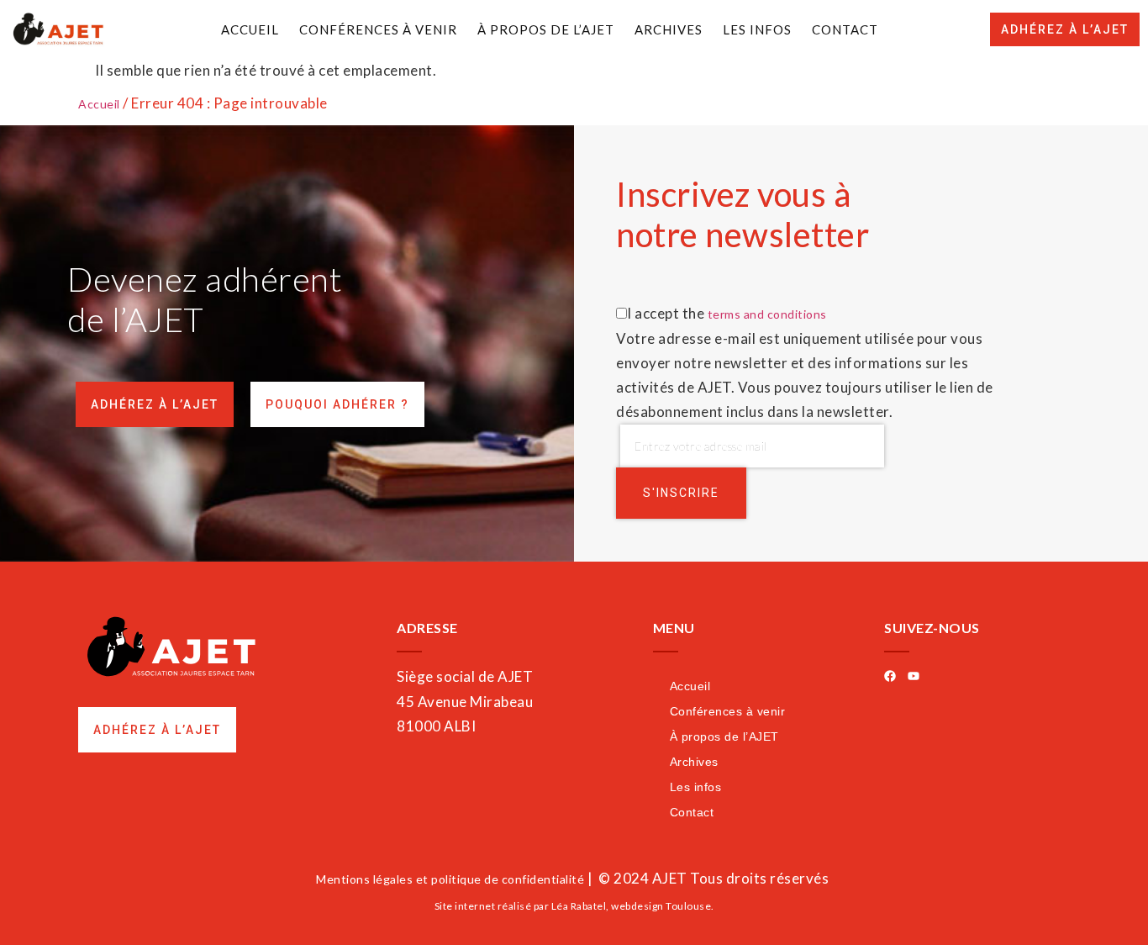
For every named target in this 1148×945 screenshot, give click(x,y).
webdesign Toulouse (661, 906)
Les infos (757, 29)
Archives (669, 29)
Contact (845, 29)
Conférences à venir (378, 29)
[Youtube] (913, 676)
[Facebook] (890, 676)
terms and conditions (767, 314)
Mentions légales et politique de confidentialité (450, 879)
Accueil (250, 29)
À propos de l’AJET (545, 29)
